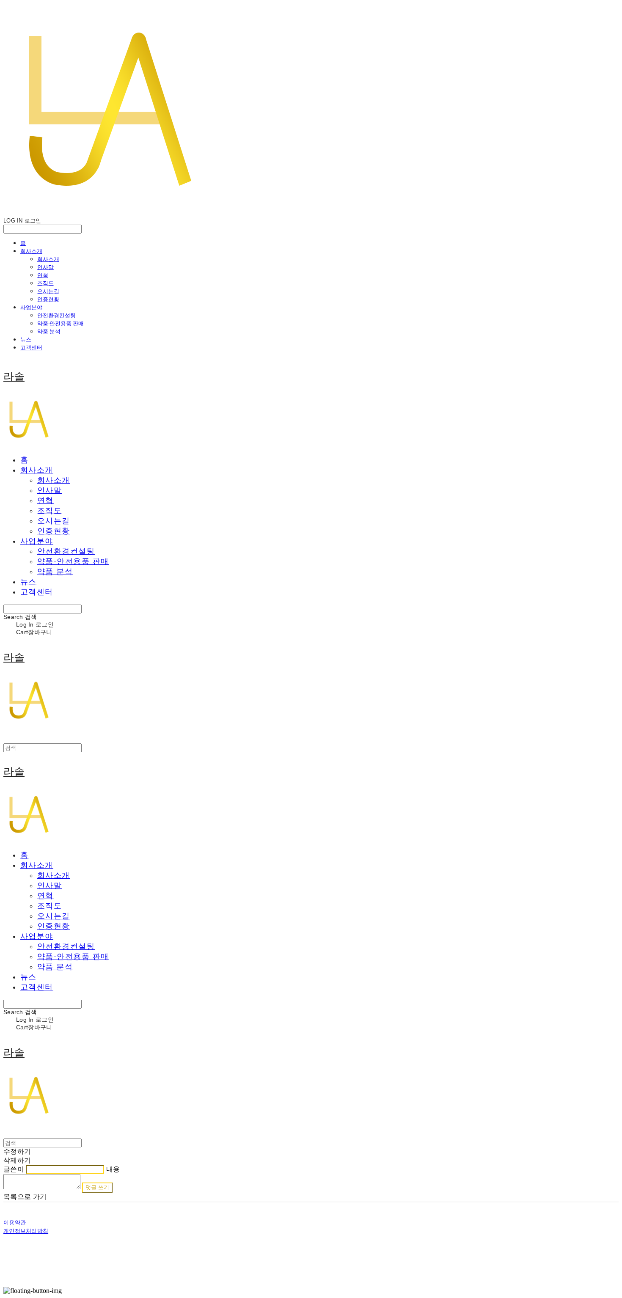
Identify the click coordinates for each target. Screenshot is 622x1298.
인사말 (45, 267)
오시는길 (48, 291)
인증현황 (48, 299)
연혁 (42, 275)
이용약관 (14, 1222)
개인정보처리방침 (25, 1231)
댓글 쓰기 (97, 1187)
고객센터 (31, 347)
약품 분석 (49, 331)
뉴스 (25, 339)
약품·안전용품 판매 (60, 323)
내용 (113, 1169)
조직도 (45, 283)
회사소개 (31, 251)
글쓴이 (13, 1169)
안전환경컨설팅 (56, 315)
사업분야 (31, 307)
